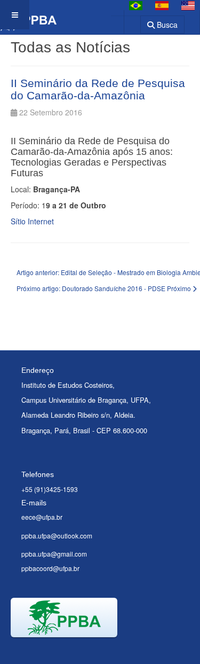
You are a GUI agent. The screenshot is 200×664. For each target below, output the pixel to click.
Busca (166, 24)
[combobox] (125, 21)
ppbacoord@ (40, 568)
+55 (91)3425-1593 (49, 489)
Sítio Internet (32, 221)
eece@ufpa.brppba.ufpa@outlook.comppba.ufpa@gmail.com (56, 535)
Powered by (59, 650)
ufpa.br (69, 568)
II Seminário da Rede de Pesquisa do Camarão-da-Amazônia (98, 89)
